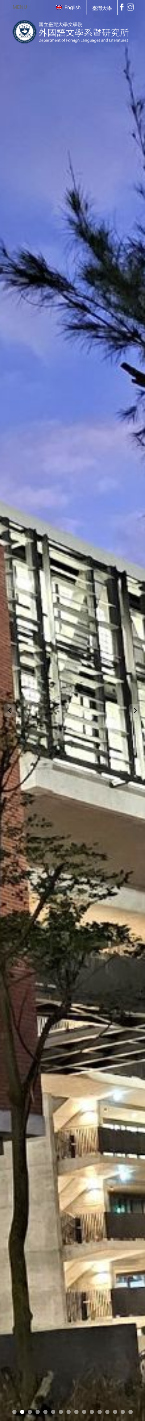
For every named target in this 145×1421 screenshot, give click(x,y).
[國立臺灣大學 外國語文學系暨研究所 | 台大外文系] (72, 30)
